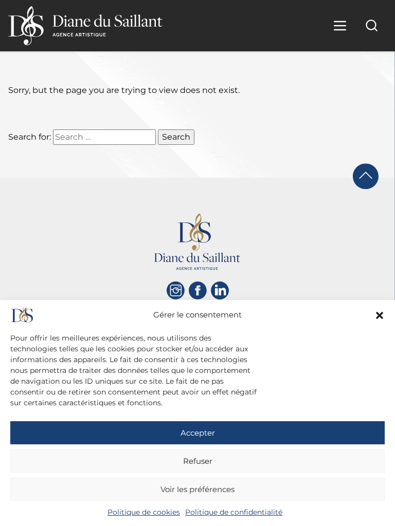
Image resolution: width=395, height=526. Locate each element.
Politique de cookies (143, 512)
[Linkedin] (220, 290)
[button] (379, 315)
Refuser (197, 461)
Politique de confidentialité (233, 512)
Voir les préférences (197, 489)
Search (176, 137)
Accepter (198, 433)
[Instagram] (176, 290)
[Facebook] (198, 290)
